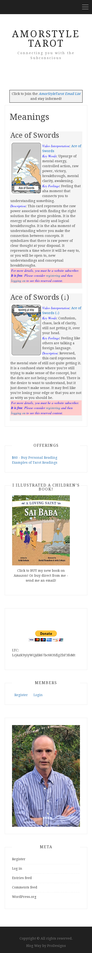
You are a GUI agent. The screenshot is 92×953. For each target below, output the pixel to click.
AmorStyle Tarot (46, 38)
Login (38, 695)
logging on (18, 280)
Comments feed (24, 887)
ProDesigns (56, 946)
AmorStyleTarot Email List (59, 94)
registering (53, 275)
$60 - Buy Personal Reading (34, 457)
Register (21, 695)
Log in (17, 868)
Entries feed (22, 878)
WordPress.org (24, 897)
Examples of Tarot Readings (34, 462)
